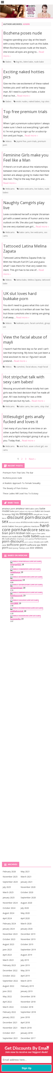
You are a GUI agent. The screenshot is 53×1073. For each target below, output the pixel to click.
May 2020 (25, 913)
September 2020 (28, 897)
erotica (24, 522)
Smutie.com (39, 542)
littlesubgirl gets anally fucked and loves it (24, 419)
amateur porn (8, 508)
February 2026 (9, 871)
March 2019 (26, 980)
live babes (39, 188)
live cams (35, 406)
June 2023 (7, 949)
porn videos (28, 542)
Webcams (10, 188)
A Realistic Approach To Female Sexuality (21, 483)
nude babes (31, 536)
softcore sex (33, 545)
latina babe (22, 279)
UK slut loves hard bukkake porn (20, 296)
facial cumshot (36, 323)
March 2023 (8, 960)
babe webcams (26, 188)
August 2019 (26, 954)
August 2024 (8, 913)
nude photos (10, 538)
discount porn (20, 517)
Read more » (23, 95)
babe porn (14, 511)
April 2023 (7, 954)
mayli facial (43, 366)
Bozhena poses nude (22, 33)
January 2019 (27, 991)
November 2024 (10, 902)
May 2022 (7, 996)
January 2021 (27, 882)
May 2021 (25, 871)
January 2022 (9, 1017)
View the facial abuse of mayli (25, 339)
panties (31, 539)
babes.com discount (27, 511)
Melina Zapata (34, 279)
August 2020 (26, 902)
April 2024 (7, 918)
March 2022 (8, 1007)
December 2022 (10, 970)
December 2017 (28, 1038)
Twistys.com (24, 548)
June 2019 (25, 965)
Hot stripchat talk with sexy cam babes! (23, 379)
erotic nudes (22, 101)
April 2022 (7, 1001)
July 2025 (7, 887)
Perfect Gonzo (40, 538)
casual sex (38, 514)
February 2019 (27, 986)
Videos (9, 141)
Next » (32, 458)
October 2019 (27, 944)
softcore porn (17, 545)
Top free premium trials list (25, 114)
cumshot (21, 366)
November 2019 (28, 939)
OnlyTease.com (22, 539)
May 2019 (25, 970)
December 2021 (10, 1022)
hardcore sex (33, 529)
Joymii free (21, 141)
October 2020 (27, 892)
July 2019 (25, 960)
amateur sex (22, 508)
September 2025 (10, 882)
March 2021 (26, 876)
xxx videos (36, 548)
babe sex (39, 511)
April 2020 (25, 918)
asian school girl (36, 446)
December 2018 (28, 996)
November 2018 (28, 1001)
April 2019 (25, 975)
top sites (45, 101)
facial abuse (31, 366)
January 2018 (27, 1033)
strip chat (44, 406)
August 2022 (8, 986)
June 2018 (25, 1017)
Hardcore (35, 526)
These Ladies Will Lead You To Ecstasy (20, 493)
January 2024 (9, 928)
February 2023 (9, 965)
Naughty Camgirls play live (24, 205)
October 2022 (9, 975)
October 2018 (27, 1007)
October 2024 (9, 908)
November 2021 (10, 1027)
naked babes (34, 101)
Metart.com (7, 536)
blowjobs (26, 514)
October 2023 (9, 939)
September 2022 (10, 980)
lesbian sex (23, 533)
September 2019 (28, 949)
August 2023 (8, 944)
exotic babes (8, 526)
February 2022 (9, 1012)
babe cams (25, 232)
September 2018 (28, 1012)
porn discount (13, 541)
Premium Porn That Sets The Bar (18, 472)
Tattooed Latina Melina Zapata (24, 248)
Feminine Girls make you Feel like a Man (25, 157)
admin (26, 24)
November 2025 (10, 876)
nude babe (39, 61)
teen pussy (13, 548)
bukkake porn (23, 323)
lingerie (34, 534)
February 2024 (9, 923)
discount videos (14, 522)
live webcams (37, 232)
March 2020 (26, 923)
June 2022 (7, 991)
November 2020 (28, 887)
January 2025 (9, 897)
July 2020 (25, 908)
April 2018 (25, 1022)
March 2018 (26, 1027)
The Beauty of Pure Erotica (15, 488)
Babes (8, 61)
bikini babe (28, 61)
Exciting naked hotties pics (23, 74)
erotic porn (44, 522)
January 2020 (27, 928)
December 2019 (28, 934)
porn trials (32, 141)
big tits (19, 61)
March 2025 (8, 892)
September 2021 (10, 1038)
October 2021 (9, 1033)
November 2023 (10, 934)
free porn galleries (23, 526)
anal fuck (24, 446)
